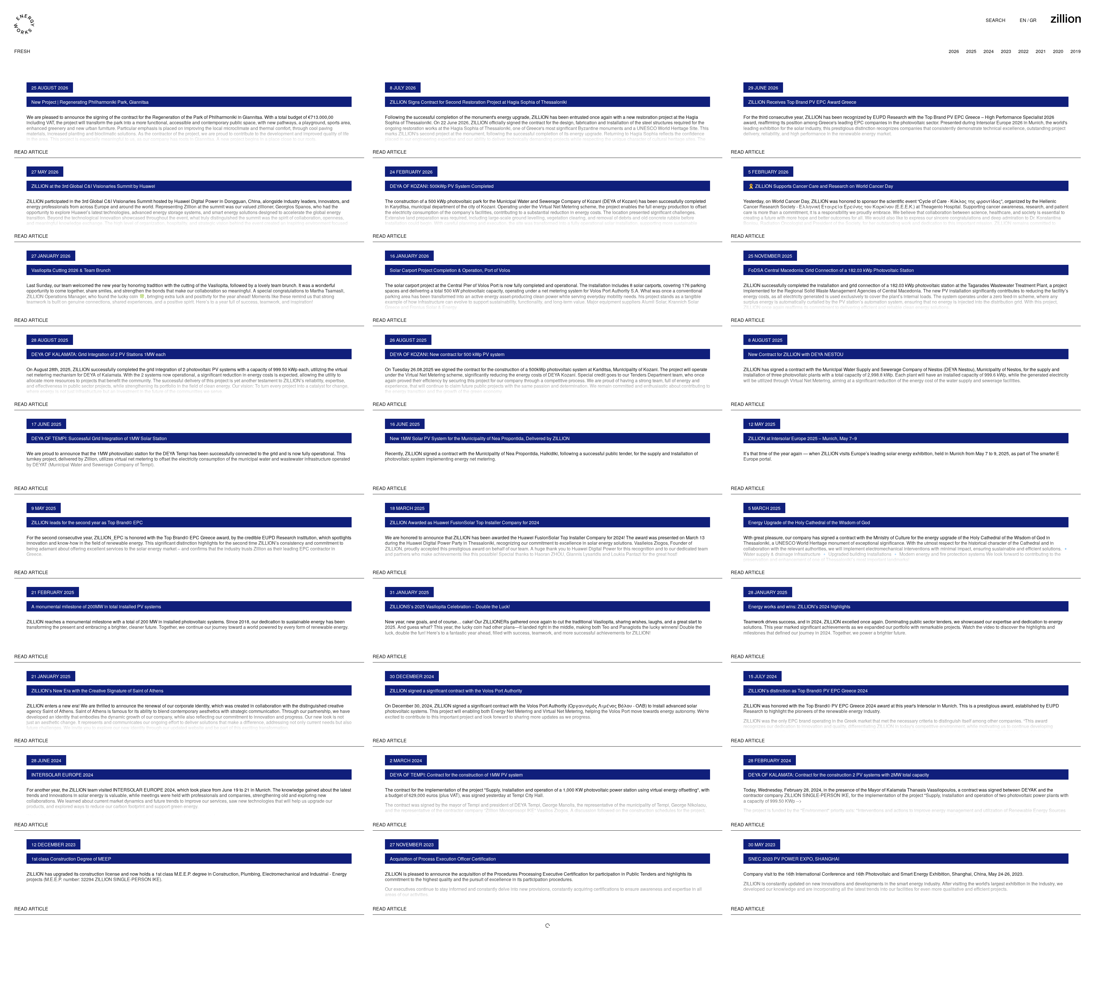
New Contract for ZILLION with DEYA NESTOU (795, 354)
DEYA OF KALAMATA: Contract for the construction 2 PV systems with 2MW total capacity (838, 774)
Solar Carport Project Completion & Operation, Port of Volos (450, 270)
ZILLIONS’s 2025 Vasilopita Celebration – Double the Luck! (450, 606)
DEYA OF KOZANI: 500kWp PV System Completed (442, 186)
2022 (1023, 51)
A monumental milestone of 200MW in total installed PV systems (96, 606)
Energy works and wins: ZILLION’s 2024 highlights (799, 606)
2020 (1058, 51)
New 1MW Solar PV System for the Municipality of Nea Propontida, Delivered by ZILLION (480, 438)
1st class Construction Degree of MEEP (71, 858)
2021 (1041, 51)
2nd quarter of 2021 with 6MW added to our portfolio (800, 943)
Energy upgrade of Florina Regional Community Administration (94, 943)
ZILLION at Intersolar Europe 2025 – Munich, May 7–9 (802, 438)
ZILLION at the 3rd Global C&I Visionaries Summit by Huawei (93, 186)
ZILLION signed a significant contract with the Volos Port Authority (456, 690)
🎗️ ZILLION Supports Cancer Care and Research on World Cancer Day (820, 186)
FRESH (22, 51)
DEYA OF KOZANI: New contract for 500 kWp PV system (447, 354)
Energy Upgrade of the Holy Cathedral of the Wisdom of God (809, 522)
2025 (971, 51)
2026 (954, 51)
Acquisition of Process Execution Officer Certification (443, 858)
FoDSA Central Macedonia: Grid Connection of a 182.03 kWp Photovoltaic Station (831, 270)
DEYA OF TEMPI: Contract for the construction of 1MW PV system (456, 774)
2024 (989, 51)
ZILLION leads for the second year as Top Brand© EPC (87, 522)
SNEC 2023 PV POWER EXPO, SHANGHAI (793, 858)
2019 (1075, 51)
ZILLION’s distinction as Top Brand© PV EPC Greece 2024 (808, 690)
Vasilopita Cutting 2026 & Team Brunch (71, 270)
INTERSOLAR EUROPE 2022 (421, 943)
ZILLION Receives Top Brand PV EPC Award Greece (802, 102)
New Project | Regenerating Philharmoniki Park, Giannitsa (90, 102)
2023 (1006, 51)
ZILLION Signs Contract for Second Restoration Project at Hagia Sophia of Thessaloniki (478, 102)
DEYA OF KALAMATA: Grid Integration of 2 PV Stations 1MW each (98, 354)
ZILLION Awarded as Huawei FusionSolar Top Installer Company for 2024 (464, 522)
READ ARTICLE (31, 152)
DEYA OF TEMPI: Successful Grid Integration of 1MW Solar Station (99, 438)
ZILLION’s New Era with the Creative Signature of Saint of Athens (97, 690)
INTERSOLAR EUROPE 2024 (62, 774)
